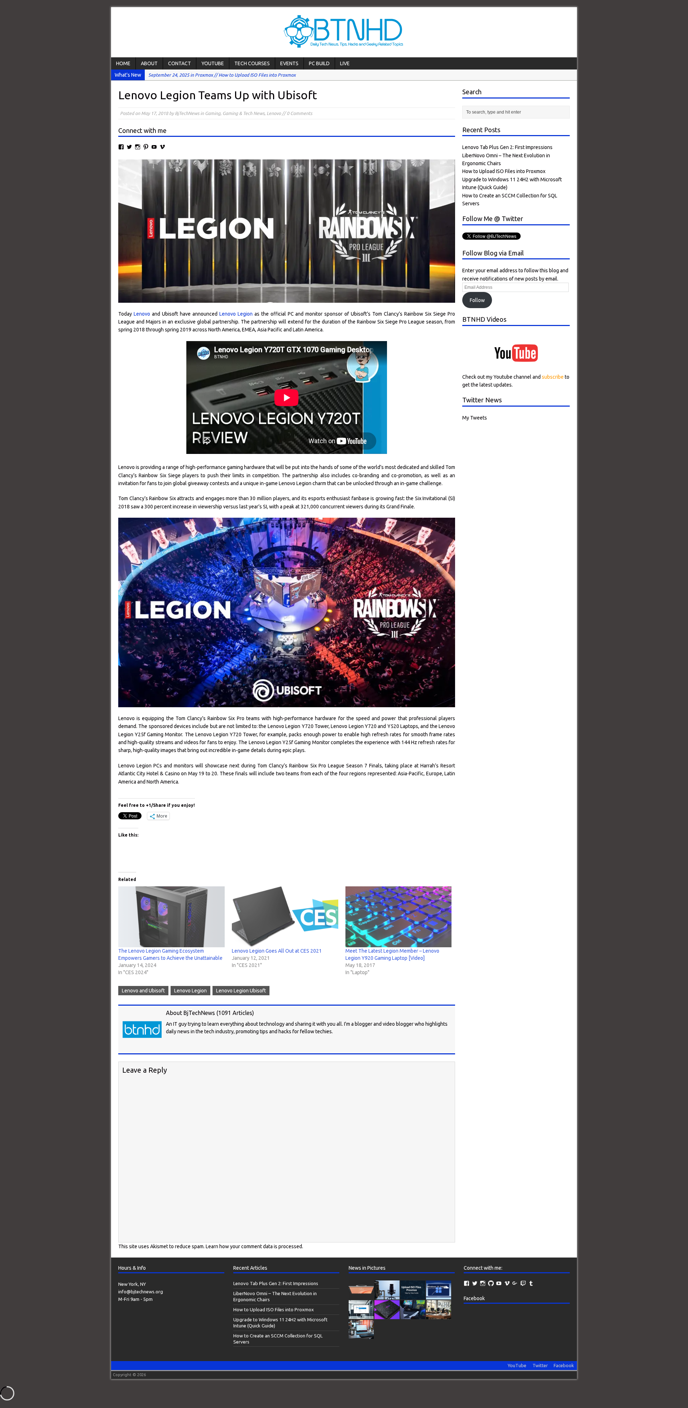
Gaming (212, 113)
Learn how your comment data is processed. (254, 1246)
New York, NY (132, 1284)
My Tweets (474, 418)
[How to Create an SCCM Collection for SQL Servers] (361, 1315)
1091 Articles (235, 1013)
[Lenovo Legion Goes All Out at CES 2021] (285, 916)
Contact (179, 63)
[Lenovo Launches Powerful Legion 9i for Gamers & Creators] (387, 1315)
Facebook (474, 1298)
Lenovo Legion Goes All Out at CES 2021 (277, 951)
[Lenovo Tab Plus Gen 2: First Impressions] (361, 1295)
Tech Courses (252, 63)
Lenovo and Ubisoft (143, 990)
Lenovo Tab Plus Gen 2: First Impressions (507, 147)
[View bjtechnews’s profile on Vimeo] (162, 147)
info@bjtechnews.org (140, 1291)
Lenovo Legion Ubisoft (241, 990)
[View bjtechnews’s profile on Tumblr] (531, 1283)
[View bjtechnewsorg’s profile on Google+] (515, 1283)
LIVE (345, 63)
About (149, 63)
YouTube (212, 63)
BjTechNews (187, 113)
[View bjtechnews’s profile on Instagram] (137, 147)
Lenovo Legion (236, 314)
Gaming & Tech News (243, 113)
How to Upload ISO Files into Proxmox (503, 171)
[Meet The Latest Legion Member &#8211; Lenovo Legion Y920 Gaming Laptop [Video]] (398, 916)
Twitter (540, 1365)
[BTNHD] (344, 32)
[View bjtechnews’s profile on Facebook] (121, 147)
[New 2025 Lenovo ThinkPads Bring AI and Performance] (412, 1315)
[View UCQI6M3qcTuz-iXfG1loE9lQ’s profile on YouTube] (154, 147)
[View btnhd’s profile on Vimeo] (507, 1283)
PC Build (319, 63)
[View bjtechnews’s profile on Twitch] (523, 1283)
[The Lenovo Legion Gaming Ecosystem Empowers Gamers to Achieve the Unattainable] (171, 916)
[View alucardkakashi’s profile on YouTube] (499, 1283)
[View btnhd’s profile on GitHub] (491, 1283)
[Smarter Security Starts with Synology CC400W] (438, 1315)
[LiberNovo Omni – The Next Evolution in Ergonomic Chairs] (387, 1295)
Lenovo (274, 113)
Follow (477, 300)
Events (289, 63)
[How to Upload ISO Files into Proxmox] (412, 1295)
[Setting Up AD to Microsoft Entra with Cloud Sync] (361, 1335)
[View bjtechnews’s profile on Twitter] (129, 147)
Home (123, 63)
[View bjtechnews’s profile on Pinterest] (146, 147)
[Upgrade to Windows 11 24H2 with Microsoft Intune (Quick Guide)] (438, 1295)
